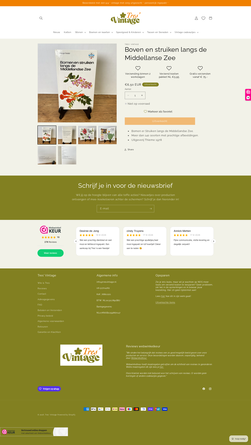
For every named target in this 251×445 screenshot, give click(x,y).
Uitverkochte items (165, 302)
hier (163, 296)
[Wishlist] (203, 18)
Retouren (43, 326)
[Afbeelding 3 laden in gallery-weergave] (87, 135)
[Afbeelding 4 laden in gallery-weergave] (107, 135)
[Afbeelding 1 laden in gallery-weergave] (47, 135)
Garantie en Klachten (49, 332)
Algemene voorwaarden (51, 321)
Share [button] (131, 149)
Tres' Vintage (51, 415)
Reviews (42, 288)
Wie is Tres (44, 283)
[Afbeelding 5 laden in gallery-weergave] (47, 155)
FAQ (40, 304)
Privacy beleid (45, 315)
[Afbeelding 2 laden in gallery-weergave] (67, 135)
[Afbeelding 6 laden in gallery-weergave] (67, 155)
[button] (41, 18)
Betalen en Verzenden (50, 310)
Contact (42, 294)
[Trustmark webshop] (34, 432)
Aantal (128, 89)
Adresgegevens (46, 299)
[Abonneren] (150, 208)
